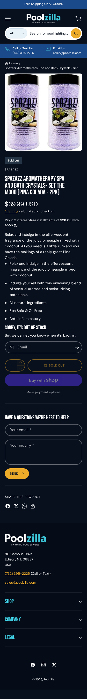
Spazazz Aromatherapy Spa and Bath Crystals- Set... (42, 68)
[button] (7, 18)
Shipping (11, 211)
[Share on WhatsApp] (24, 506)
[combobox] (55, 33)
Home (13, 63)
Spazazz (11, 169)
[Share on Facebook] (8, 506)
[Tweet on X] (16, 506)
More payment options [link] (43, 392)
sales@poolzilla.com (20, 582)
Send (14, 473)
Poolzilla (49, 679)
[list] (43, 50)
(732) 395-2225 (17, 573)
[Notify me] (77, 347)
